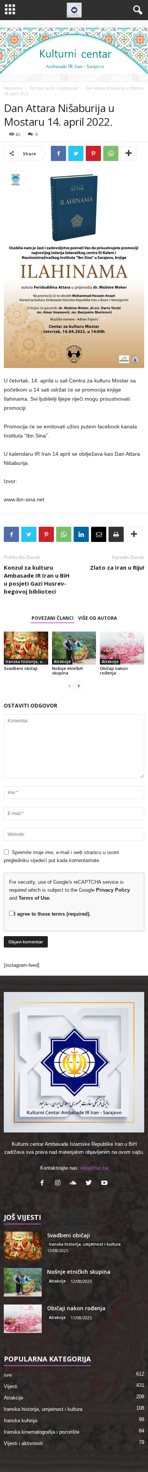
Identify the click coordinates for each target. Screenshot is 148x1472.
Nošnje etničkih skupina (67, 670)
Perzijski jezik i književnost (54, 88)
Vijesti (10, 1386)
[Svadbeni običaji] (26, 648)
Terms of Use (34, 898)
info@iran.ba (94, 1168)
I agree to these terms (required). (52, 914)
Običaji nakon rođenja (114, 670)
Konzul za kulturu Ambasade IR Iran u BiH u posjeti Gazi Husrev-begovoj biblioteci (36, 579)
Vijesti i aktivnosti (23, 1443)
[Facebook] (44, 1183)
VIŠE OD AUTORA (97, 618)
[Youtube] (105, 1183)
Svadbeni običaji (21, 668)
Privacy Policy (113, 890)
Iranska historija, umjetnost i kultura (27, 661)
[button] (136, 10)
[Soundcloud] (75, 1183)
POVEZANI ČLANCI (52, 618)
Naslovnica (13, 88)
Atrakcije (62, 661)
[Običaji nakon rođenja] (122, 648)
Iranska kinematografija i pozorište (41, 1432)
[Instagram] (59, 1183)
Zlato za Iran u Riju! (117, 567)
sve (8, 1375)
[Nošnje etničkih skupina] (74, 648)
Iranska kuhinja (20, 1420)
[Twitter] (90, 1183)
